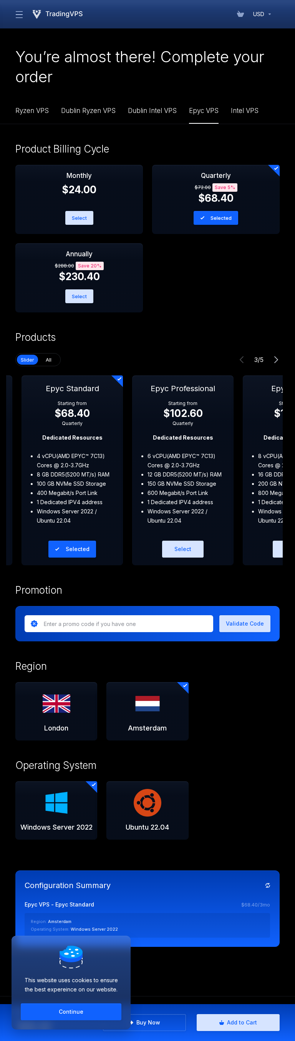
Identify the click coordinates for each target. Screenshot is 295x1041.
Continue (71, 1011)
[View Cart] (242, 14)
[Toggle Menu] (18, 14)
